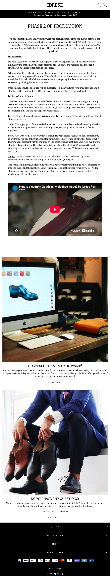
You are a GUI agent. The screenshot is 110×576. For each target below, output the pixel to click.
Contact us (55, 517)
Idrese (55, 5)
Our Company (55, 552)
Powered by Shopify (55, 573)
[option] (55, 13)
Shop (55, 544)
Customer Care (55, 535)
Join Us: (55, 527)
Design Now (55, 383)
